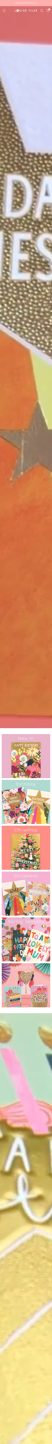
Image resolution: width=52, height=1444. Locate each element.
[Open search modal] (42, 10)
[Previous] (4, 3)
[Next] (47, 3)
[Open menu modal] (4, 10)
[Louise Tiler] (26, 10)
